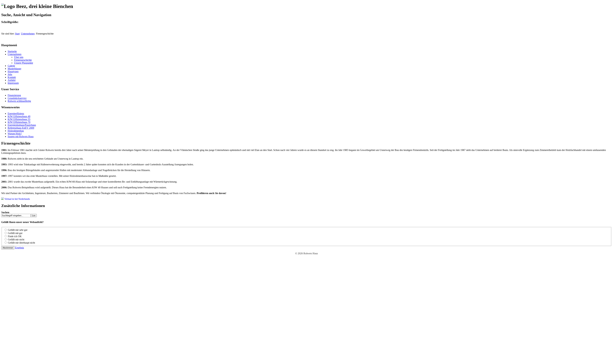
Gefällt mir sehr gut (17, 230)
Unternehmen (28, 33)
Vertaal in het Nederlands (17, 199)
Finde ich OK (15, 236)
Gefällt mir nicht (16, 239)
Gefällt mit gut (15, 233)
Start (17, 33)
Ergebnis (19, 247)
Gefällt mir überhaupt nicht (21, 242)
